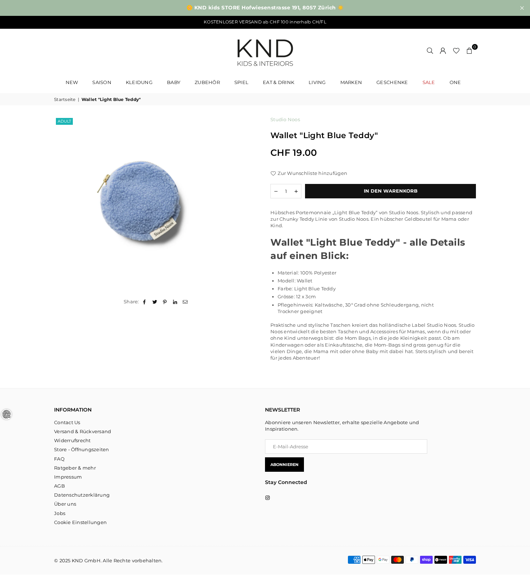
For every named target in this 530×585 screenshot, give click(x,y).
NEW (72, 82)
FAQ (59, 459)
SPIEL (241, 82)
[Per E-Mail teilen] (185, 301)
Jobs (59, 513)
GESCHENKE (392, 82)
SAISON (101, 82)
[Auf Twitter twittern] (155, 301)
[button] (469, 50)
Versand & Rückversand (82, 431)
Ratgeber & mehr (75, 468)
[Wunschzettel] (456, 50)
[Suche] (430, 50)
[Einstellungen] (443, 50)
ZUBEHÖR (207, 82)
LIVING (317, 82)
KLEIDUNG (139, 82)
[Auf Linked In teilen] (175, 301)
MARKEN (351, 82)
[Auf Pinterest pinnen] (165, 301)
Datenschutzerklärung (82, 495)
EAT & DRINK (278, 82)
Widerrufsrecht (72, 440)
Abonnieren (284, 464)
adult (64, 121)
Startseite (65, 99)
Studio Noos (285, 119)
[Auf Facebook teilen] (144, 301)
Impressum (68, 477)
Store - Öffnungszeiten (81, 449)
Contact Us (67, 422)
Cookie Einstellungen (80, 522)
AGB (59, 486)
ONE (455, 82)
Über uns (65, 504)
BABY (173, 82)
